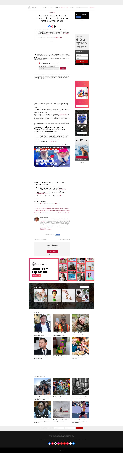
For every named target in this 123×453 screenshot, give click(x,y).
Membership (92, 7)
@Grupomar (66, 33)
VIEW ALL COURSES (82, 106)
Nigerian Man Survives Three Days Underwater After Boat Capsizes (47, 206)
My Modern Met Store (40, 287)
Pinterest (82, 43)
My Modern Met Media (81, 47)
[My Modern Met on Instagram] (58, 443)
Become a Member (52, 251)
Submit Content (60, 449)
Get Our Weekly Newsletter (64, 239)
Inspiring (53, 12)
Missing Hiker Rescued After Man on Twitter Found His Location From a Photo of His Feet (52, 210)
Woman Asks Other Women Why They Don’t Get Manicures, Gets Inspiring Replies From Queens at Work (61, 334)
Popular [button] (44, 7)
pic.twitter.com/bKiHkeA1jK (42, 193)
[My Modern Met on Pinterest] (52, 443)
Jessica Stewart (50, 23)
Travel (79, 439)
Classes (63, 439)
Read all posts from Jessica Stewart (46, 229)
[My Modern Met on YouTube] (64, 443)
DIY (53, 439)
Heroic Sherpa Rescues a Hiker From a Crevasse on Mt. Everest (46, 203)
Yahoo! (37, 199)
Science (72, 439)
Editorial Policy (53, 449)
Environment (68, 439)
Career (56, 439)
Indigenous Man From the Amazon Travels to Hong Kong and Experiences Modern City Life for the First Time (42, 398)
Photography (57, 7)
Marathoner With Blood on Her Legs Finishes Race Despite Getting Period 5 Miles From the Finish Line (79, 421)
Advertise (67, 449)
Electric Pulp (87, 449)
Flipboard (77, 44)
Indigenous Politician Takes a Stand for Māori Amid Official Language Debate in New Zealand (42, 421)
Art (48, 7)
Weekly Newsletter (83, 42)
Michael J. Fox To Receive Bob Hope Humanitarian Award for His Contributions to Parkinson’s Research (42, 334)
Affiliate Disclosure (72, 449)
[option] (63, 279)
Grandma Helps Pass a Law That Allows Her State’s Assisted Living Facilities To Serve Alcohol (79, 357)
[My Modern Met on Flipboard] (61, 443)
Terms (63, 450)
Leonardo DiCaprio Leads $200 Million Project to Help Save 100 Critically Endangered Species (41, 357)
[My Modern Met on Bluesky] (73, 443)
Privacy (60, 450)
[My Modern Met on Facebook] (49, 443)
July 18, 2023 (58, 37)
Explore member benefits (52, 254)
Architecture (50, 439)
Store (67, 7)
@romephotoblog (43, 228)
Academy (63, 7)
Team (56, 449)
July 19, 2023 (58, 196)
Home (50, 12)
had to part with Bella (62, 114)
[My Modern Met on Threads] (70, 443)
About (49, 449)
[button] (72, 7)
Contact (64, 449)
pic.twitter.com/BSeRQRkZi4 (43, 35)
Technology (75, 439)
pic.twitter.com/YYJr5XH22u (53, 139)
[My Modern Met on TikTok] (67, 443)
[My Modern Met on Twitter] (55, 443)
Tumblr (85, 43)
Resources (59, 439)
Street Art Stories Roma (50, 225)
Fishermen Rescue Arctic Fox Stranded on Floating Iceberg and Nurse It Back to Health (51, 208)
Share (57, 234)
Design (52, 7)
